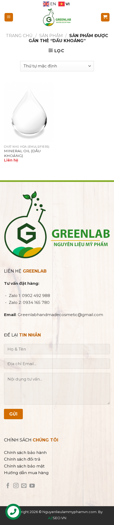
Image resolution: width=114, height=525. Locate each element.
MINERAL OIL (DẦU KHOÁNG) (22, 153)
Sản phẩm (51, 35)
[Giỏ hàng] (105, 17)
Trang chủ (19, 35)
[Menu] (9, 17)
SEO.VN (57, 518)
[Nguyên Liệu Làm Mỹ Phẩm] (57, 17)
